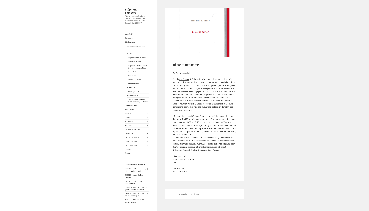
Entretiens (129, 121)
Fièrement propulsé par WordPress (186, 194)
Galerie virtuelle (131, 141)
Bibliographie (130, 42)
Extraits (128, 114)
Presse (127, 118)
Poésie (129, 54)
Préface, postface (133, 92)
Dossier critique (132, 95)
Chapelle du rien (134, 72)
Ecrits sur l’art (132, 50)
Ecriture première (135, 80)
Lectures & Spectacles (133, 129)
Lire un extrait (179, 168)
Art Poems (132, 76)
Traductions (129, 110)
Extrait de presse (180, 171)
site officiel (129, 34)
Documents (131, 88)
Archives (128, 149)
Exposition (129, 133)
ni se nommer (133, 84)
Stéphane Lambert (131, 11)
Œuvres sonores (131, 106)
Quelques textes (131, 145)
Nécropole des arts (132, 137)
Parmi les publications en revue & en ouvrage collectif (137, 100)
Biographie (129, 38)
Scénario (128, 125)
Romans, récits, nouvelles (136, 46)
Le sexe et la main (134, 62)
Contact (128, 153)
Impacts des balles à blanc (137, 58)
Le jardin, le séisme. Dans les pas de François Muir (137, 67)
